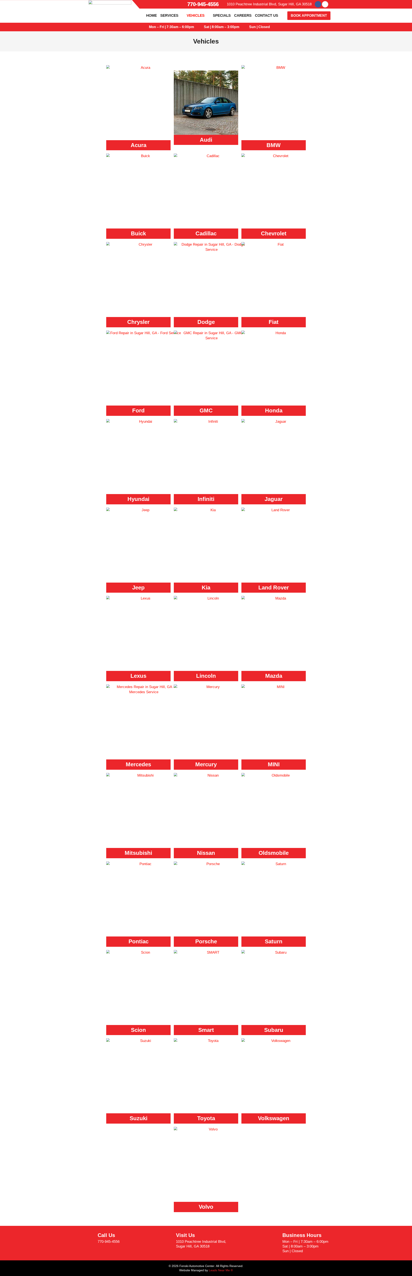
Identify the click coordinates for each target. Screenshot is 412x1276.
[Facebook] (318, 4)
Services (169, 16)
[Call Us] (89, 1238)
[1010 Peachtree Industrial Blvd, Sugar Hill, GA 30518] (223, 4)
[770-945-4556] (183, 4)
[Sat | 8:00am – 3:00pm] (199, 27)
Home (151, 16)
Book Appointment (309, 15)
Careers (242, 16)
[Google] (325, 4)
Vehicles (195, 16)
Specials (222, 16)
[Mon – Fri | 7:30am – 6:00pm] (144, 27)
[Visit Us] (167, 1240)
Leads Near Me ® (221, 1270)
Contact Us (266, 16)
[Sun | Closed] (245, 27)
